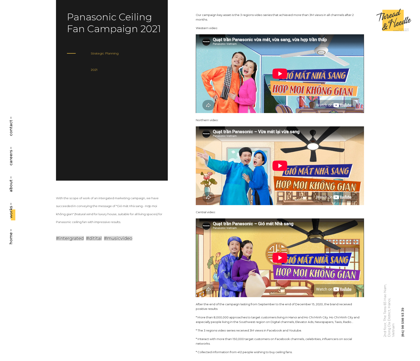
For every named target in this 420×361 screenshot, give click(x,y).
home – (11, 236)
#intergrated (70, 238)
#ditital (94, 238)
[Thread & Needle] (393, 20)
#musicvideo (118, 238)
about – (11, 184)
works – (11, 210)
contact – (11, 126)
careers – (11, 156)
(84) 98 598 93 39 (403, 322)
